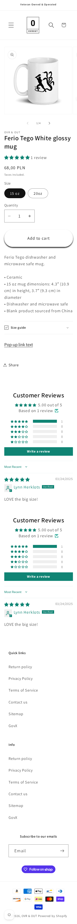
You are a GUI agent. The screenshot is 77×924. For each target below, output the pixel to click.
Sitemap (16, 713)
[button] (11, 25)
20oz (38, 193)
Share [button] (14, 364)
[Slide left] (27, 123)
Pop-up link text (18, 344)
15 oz (15, 193)
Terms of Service (23, 690)
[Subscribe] (62, 850)
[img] (17, 479)
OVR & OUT (29, 916)
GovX (13, 725)
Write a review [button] (38, 451)
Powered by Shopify (52, 916)
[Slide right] (49, 123)
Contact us (18, 702)
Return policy (20, 666)
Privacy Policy (21, 678)
